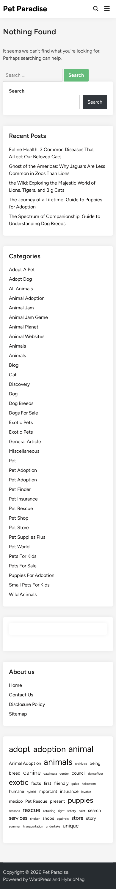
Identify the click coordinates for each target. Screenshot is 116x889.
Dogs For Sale (23, 413)
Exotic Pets (21, 422)
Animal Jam (21, 308)
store (77, 818)
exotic (19, 782)
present (57, 801)
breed (15, 773)
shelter (35, 819)
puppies (80, 800)
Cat (13, 374)
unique (71, 826)
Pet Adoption (23, 470)
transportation (33, 826)
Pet (12, 460)
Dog (13, 394)
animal (80, 749)
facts (36, 783)
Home (15, 685)
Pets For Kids (22, 556)
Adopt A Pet (22, 269)
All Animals (21, 288)
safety (71, 811)
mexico (16, 801)
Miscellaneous (24, 451)
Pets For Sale (23, 566)
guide (75, 784)
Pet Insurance (23, 499)
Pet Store (19, 527)
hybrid (31, 792)
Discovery (19, 384)
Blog (13, 365)
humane (16, 791)
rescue (31, 810)
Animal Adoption (27, 298)
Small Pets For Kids (29, 585)
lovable (86, 792)
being (95, 763)
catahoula (50, 774)
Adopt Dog (20, 279)
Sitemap (18, 714)
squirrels (63, 819)
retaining (49, 811)
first (47, 783)
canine (32, 772)
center (64, 774)
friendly (61, 783)
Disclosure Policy (27, 704)
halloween (89, 784)
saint (82, 811)
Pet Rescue (21, 508)
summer (15, 826)
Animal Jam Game (28, 317)
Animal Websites (26, 336)
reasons (14, 811)
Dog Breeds (21, 403)
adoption (49, 749)
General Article (25, 441)
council (78, 773)
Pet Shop (18, 518)
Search (16, 91)
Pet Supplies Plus (27, 537)
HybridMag (72, 879)
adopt (20, 749)
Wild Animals (23, 594)
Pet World (19, 546)
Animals (17, 346)
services (18, 818)
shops (48, 818)
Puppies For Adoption (31, 575)
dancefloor (95, 774)
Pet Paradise (25, 8)
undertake (53, 826)
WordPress (40, 879)
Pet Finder (20, 489)
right (61, 811)
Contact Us (21, 695)
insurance (69, 791)
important (47, 791)
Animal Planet (23, 327)
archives (81, 764)
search (94, 810)
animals (58, 762)
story (91, 818)
